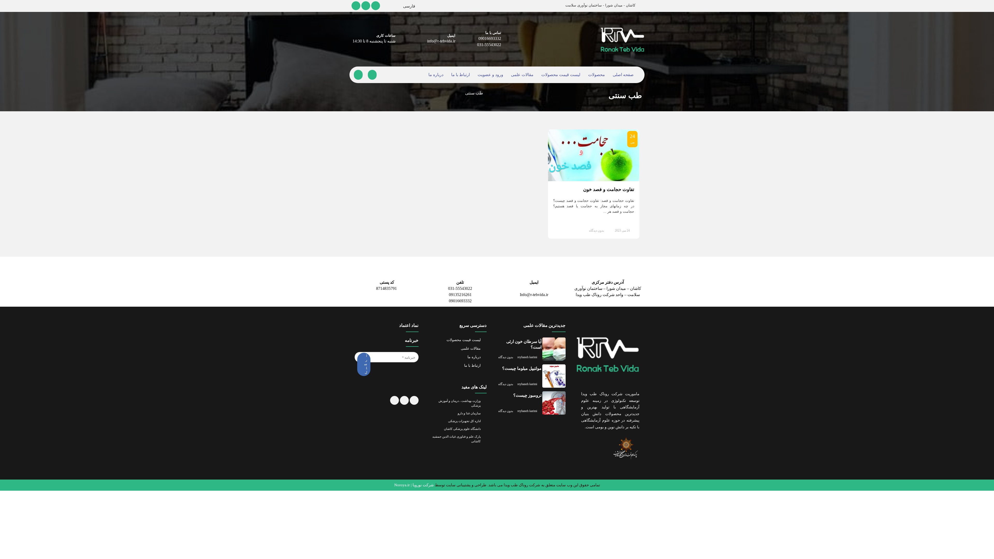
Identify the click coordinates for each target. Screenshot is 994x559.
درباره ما (437, 75)
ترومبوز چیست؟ (528, 395)
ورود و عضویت (490, 75)
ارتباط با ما (461, 75)
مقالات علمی (521, 75)
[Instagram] (376, 5)
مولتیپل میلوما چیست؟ (522, 368)
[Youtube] (366, 5)
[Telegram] (356, 5)
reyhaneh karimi (529, 355)
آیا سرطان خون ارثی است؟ (525, 345)
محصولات (595, 75)
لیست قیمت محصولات (559, 75)
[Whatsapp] (404, 408)
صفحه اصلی (621, 75)
